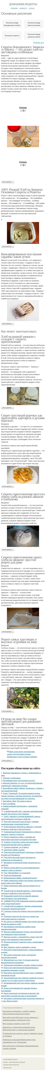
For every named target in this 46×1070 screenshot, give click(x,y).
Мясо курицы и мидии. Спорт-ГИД (16, 1024)
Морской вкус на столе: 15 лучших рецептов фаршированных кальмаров (20, 961)
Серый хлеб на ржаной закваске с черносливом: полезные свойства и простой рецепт (21, 892)
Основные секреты (12, 35)
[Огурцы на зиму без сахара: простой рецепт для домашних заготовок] (23, 754)
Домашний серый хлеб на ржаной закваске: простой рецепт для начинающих (20, 897)
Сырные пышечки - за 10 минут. (16, 847)
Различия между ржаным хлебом (34, 35)
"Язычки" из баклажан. (12, 778)
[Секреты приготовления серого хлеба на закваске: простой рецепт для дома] (23, 618)
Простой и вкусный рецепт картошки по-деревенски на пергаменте (18, 858)
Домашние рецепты (23, 4)
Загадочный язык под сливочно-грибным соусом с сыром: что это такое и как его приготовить (22, 979)
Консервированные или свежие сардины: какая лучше (21, 255)
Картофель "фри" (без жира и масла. (17, 801)
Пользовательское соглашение (17, 1062)
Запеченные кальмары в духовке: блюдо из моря (23, 965)
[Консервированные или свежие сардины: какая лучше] (23, 310)
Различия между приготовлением (34, 24)
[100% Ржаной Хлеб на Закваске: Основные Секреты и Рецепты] (23, 233)
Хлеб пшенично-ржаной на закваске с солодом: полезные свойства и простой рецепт (21, 827)
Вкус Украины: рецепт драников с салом (20, 947)
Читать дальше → (7, 182)
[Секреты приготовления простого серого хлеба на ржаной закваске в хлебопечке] (23, 536)
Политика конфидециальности (11, 1064)
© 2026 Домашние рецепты (10, 1059)
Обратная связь (7, 1067)
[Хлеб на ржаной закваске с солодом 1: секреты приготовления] (23, 396)
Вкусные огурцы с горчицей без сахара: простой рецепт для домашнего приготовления (21, 938)
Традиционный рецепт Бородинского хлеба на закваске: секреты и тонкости (21, 833)
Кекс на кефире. (9, 803)
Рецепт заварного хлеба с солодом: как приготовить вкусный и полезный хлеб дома (18, 838)
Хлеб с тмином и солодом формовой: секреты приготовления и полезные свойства (20, 817)
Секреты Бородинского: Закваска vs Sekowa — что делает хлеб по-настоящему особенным (22, 49)
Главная (14, 8)
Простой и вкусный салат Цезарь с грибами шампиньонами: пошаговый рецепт (20, 822)
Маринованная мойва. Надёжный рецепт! (20, 878)
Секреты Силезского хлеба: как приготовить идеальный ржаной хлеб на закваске (20, 843)
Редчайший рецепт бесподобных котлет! (19, 780)
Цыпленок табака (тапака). (14, 850)
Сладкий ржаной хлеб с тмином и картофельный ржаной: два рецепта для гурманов (21, 812)
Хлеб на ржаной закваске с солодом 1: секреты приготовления (18, 339)
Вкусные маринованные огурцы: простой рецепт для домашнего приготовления (22, 933)
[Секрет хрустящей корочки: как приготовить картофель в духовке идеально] (23, 475)
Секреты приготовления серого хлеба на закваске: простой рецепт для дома (21, 559)
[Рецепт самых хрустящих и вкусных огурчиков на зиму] (23, 698)
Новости (23, 8)
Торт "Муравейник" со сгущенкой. (17, 873)
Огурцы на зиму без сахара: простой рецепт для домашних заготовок (21, 721)
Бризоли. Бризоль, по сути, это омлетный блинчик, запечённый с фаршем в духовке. (22, 784)
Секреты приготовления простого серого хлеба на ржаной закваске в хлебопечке (23, 496)
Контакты (5, 1062)
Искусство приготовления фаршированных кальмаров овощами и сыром (19, 968)
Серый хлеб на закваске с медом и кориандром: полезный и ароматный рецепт (21, 907)
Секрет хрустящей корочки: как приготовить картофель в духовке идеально (23, 418)
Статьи (31, 8)
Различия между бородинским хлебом (12, 24)
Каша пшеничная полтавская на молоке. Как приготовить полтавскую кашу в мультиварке (20, 994)
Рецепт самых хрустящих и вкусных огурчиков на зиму (19, 640)
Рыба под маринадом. (13, 875)
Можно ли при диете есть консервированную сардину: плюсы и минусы (20, 868)
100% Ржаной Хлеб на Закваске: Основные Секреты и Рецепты (22, 190)
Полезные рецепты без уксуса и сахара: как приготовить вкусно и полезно (20, 917)
